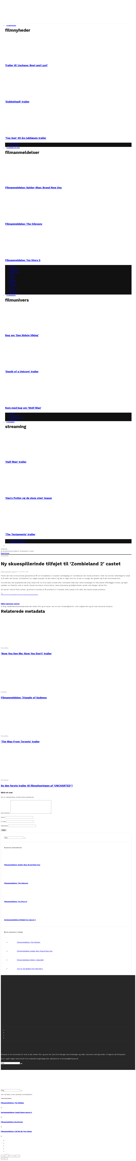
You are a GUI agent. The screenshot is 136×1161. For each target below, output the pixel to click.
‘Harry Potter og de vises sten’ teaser (28, 498)
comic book (13, 270)
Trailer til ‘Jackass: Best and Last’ (26, 65)
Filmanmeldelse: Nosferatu (12, 1122)
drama (11, 274)
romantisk (13, 285)
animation (13, 268)
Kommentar (5, 813)
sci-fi (11, 287)
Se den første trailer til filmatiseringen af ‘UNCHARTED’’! (37, 785)
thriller (12, 289)
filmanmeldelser (13, 148)
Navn (3, 817)
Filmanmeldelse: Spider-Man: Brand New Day (33, 187)
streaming (10, 422)
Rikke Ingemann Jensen (8, 571)
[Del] (7, 1155)
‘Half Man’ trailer (15, 461)
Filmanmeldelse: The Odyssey (23, 223)
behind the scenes (16, 418)
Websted (4, 826)
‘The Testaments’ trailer (20, 534)
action (11, 266)
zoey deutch (24, 594)
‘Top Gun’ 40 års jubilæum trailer (25, 137)
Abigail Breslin (4, 594)
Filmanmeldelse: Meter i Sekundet (30, 960)
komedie (12, 280)
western (12, 291)
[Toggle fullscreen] (12, 1156)
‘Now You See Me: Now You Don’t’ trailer (26, 653)
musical (12, 283)
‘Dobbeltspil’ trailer (17, 101)
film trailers (4, 648)
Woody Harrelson (18, 594)
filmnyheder (11, 25)
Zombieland (29, 594)
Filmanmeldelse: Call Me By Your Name (16, 1131)
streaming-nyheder (16, 542)
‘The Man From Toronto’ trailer (20, 741)
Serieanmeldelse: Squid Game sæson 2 (16, 1112)
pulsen (12, 413)
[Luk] (2, 1156)
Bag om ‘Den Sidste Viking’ (22, 335)
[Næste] (6, 1159)
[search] (21, 1063)
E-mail (3, 822)
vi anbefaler (14, 415)
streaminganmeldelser (18, 540)
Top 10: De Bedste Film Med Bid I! (30, 969)
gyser (11, 278)
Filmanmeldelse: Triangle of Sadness (24, 697)
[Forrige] (2, 1159)
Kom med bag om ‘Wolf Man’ (23, 407)
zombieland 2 (35, 594)
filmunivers (11, 295)
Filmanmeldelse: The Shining (12, 1103)
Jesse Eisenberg (10, 594)
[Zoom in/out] (17, 1156)
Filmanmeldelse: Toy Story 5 (22, 260)
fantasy (12, 276)
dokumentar (14, 272)
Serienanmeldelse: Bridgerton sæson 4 (20, 920)
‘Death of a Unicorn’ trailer (22, 371)
